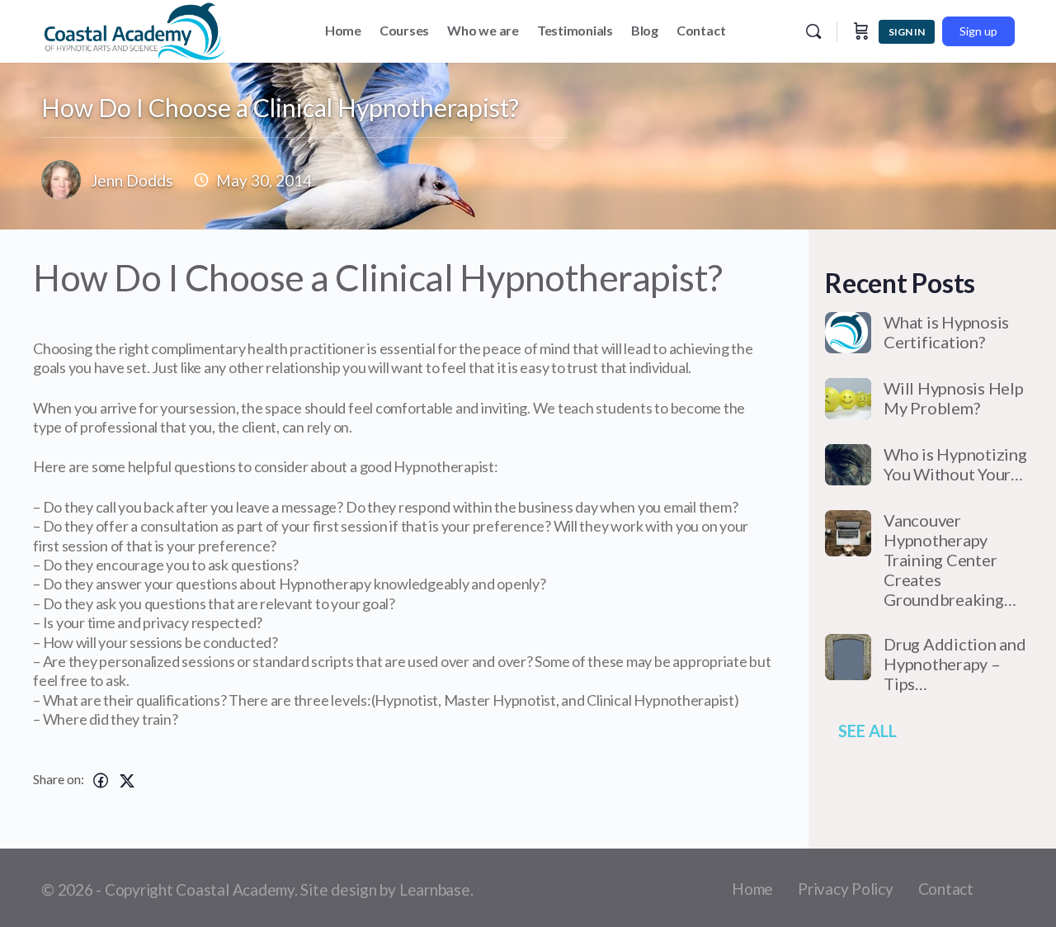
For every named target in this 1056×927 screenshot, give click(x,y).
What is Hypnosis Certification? (946, 332)
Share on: (58, 779)
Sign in (907, 32)
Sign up (978, 31)
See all (867, 730)
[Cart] (861, 31)
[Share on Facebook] (101, 780)
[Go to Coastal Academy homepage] (135, 28)
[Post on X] (127, 780)
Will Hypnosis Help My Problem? (954, 398)
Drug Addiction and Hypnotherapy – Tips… (955, 663)
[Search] (813, 31)
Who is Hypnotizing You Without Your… (955, 464)
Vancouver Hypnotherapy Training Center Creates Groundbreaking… (950, 559)
